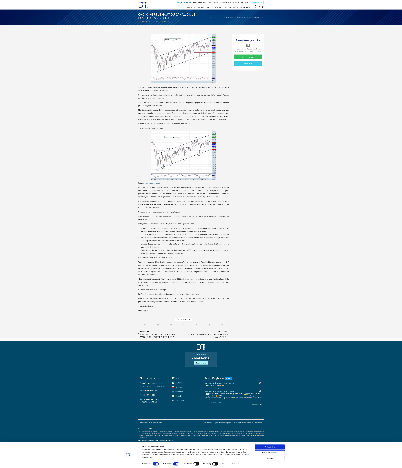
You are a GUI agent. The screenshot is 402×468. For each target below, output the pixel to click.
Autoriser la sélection (270, 453)
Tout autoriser (270, 447)
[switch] (176, 463)
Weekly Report (189, 242)
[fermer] (249, 212)
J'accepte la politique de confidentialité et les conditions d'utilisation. (201, 233)
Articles (201, 242)
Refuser (270, 458)
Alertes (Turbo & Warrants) (170, 242)
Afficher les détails (229, 464)
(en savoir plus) (213, 239)
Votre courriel (200, 225)
